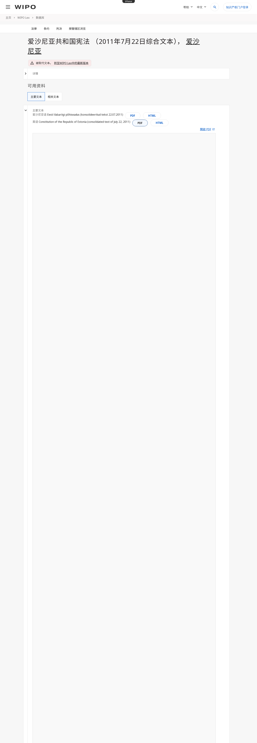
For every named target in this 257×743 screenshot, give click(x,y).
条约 (46, 29)
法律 (34, 29)
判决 (59, 29)
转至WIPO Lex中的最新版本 (71, 63)
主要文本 (36, 97)
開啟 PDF (205, 129)
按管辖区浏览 (77, 29)
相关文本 (53, 97)
